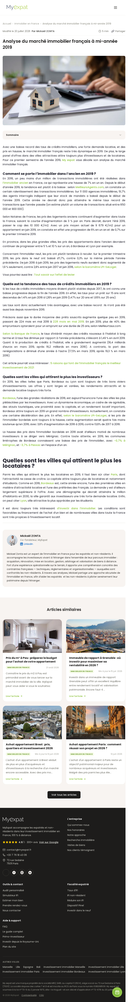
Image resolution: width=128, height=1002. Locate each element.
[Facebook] (14, 872)
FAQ (5, 926)
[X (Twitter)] (6, 872)
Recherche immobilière (80, 840)
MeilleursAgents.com (90, 187)
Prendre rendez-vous (15, 905)
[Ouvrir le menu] (115, 7)
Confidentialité (29, 995)
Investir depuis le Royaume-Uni (21, 941)
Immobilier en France (26, 23)
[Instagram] (22, 872)
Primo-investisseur (13, 936)
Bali (38, 967)
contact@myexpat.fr (19, 849)
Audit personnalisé (13, 890)
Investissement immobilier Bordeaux (64, 971)
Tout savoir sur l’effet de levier (54, 275)
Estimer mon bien (13, 900)
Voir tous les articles (64, 794)
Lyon (23, 501)
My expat (68, 160)
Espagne (28, 967)
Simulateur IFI (10, 895)
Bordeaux (9, 398)
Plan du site (9, 946)
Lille (18, 967)
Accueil (7, 23)
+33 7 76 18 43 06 (17, 855)
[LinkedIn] (30, 872)
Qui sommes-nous (78, 825)
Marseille (8, 967)
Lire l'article (12, 696)
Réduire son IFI (75, 900)
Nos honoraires (75, 830)
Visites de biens (76, 845)
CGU (41, 995)
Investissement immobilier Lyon (106, 971)
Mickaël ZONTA (30, 536)
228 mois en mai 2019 (68, 322)
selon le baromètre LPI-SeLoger (95, 267)
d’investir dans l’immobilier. (76, 508)
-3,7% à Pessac (30, 445)
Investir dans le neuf (79, 910)
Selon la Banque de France (21, 334)
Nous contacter (12, 910)
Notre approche (76, 835)
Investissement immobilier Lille (106, 967)
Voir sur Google (48, 842)
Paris (114, 474)
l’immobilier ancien (15, 183)
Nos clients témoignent (80, 850)
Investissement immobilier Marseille (64, 967)
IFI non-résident (76, 895)
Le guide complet (13, 931)
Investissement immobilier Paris (21, 971)
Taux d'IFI (72, 890)
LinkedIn (28, 544)
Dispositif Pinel (75, 905)
